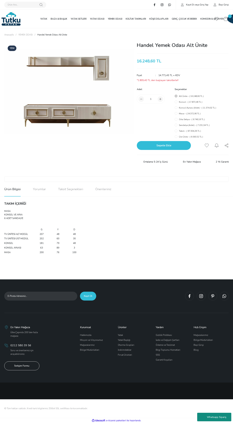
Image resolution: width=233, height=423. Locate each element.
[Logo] (11, 19)
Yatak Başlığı (124, 340)
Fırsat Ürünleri (125, 354)
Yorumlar (39, 189)
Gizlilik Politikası (164, 335)
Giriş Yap (204, 4)
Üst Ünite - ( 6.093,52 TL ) (191, 136)
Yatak (120, 335)
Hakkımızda (85, 335)
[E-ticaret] (116, 420)
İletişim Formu (21, 365)
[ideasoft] (98, 420)
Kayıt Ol (190, 4)
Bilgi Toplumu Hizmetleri (168, 350)
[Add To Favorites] (207, 145)
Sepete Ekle (163, 145)
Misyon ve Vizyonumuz (91, 340)
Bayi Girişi (199, 345)
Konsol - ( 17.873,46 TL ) (190, 102)
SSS (158, 354)
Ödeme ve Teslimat (165, 345)
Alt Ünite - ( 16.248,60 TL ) (191, 96)
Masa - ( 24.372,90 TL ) (190, 113)
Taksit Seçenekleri (70, 189)
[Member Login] (182, 4)
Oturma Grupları (126, 345)
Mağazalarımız (87, 345)
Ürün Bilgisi (12, 189)
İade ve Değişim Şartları (167, 340)
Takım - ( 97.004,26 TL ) (190, 131)
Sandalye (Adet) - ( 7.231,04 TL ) (194, 125)
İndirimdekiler (125, 350)
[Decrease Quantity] (141, 99)
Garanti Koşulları (164, 359)
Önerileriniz (103, 189)
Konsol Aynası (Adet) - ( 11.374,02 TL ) (197, 107)
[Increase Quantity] (160, 99)
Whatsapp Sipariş (216, 417)
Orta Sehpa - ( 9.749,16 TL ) (192, 119)
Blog (196, 350)
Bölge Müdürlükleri (89, 350)
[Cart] (226, 19)
